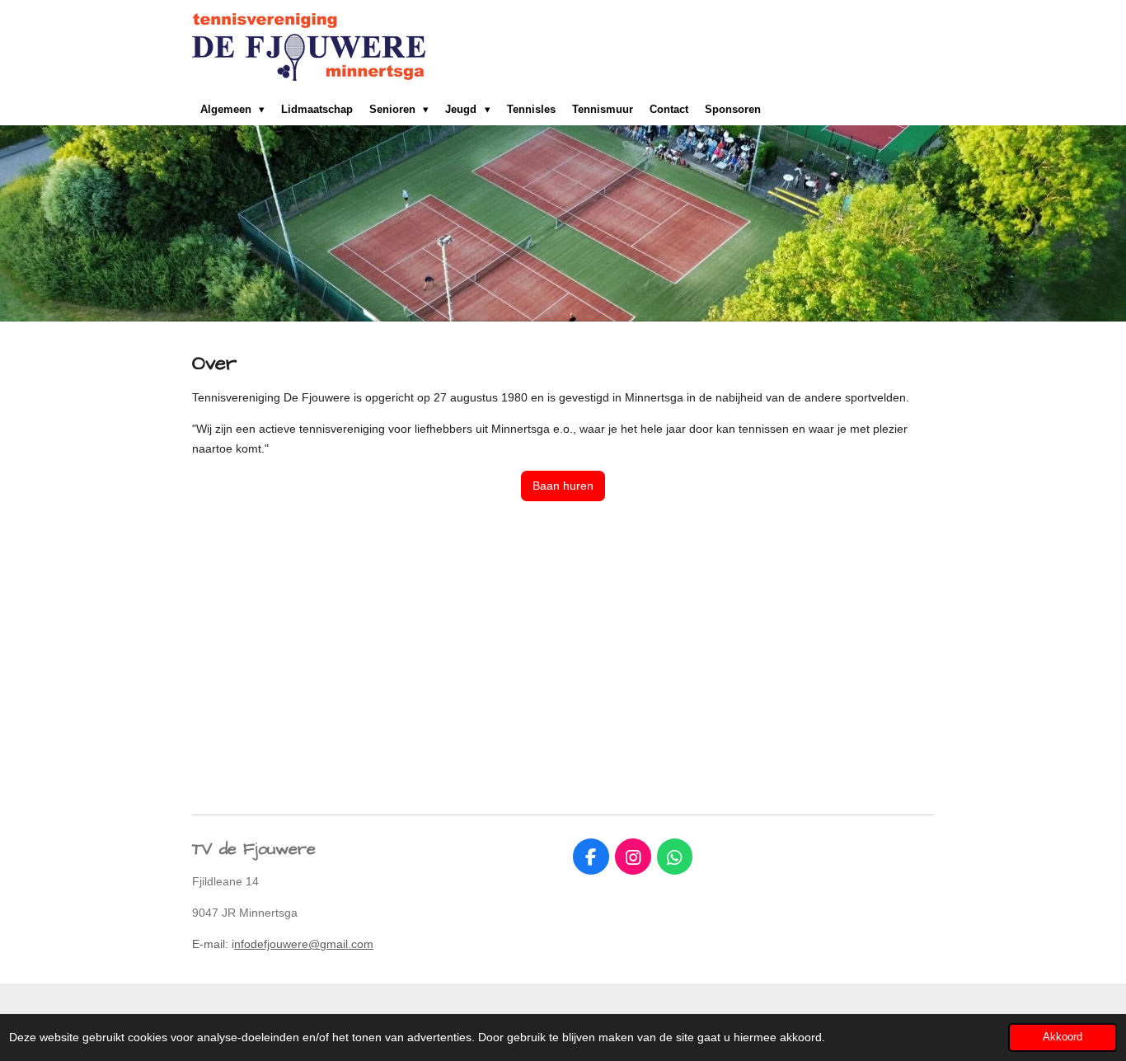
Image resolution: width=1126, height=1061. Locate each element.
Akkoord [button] (1062, 1037)
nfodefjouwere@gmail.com (303, 944)
